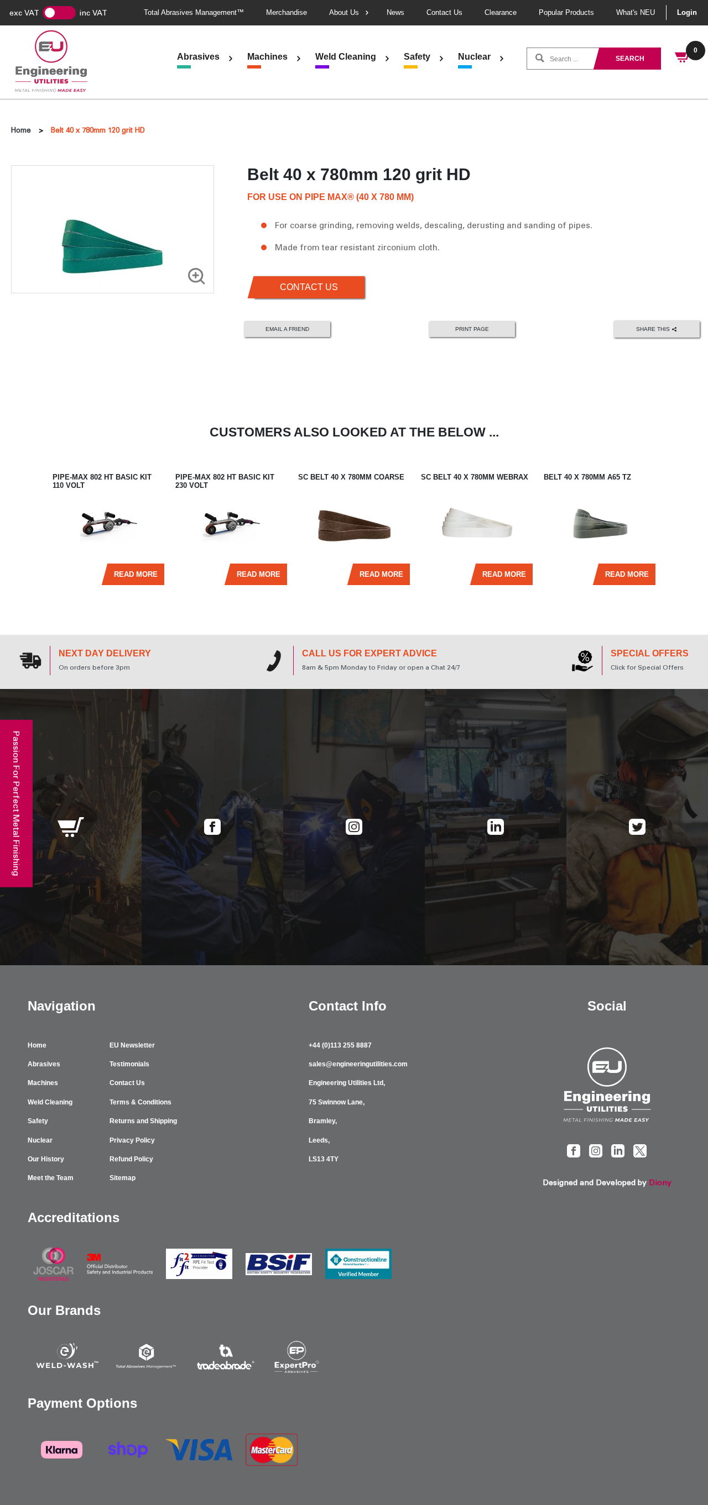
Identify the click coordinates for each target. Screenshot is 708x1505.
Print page (472, 329)
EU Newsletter (132, 1045)
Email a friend (287, 329)
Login (687, 12)
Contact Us (444, 12)
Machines (267, 56)
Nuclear (474, 56)
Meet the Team (51, 1178)
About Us (344, 12)
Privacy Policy (132, 1140)
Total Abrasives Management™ (194, 12)
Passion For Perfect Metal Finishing (16, 803)
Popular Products (566, 12)
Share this (653, 328)
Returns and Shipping (143, 1121)
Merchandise (286, 12)
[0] (683, 59)
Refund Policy (131, 1159)
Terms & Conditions (140, 1102)
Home (21, 130)
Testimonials (129, 1064)
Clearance (501, 12)
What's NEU (635, 12)
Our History (46, 1159)
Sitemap (123, 1178)
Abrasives (198, 56)
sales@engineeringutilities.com (358, 1064)
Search (630, 58)
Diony (660, 1182)
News (395, 12)
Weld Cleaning (345, 56)
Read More (136, 574)
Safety (417, 56)
